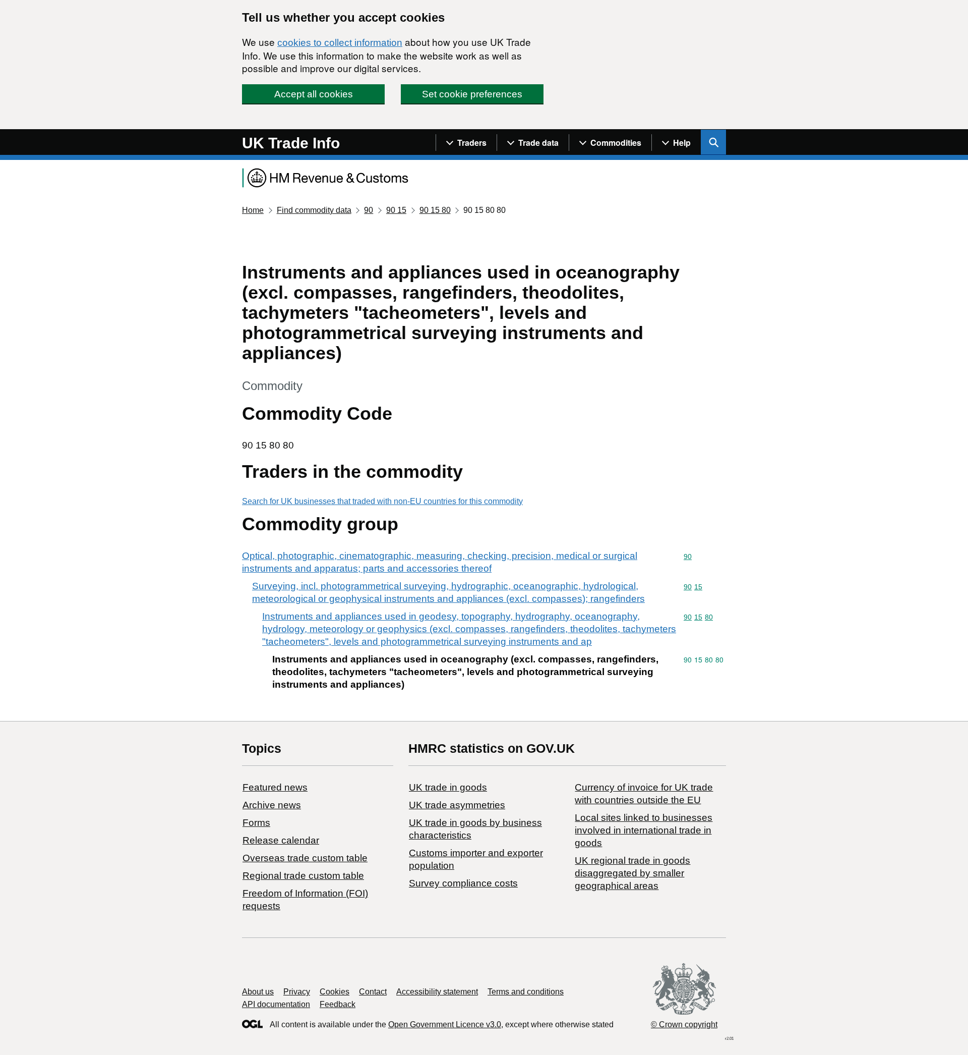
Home (253, 210)
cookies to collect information (339, 42)
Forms (256, 822)
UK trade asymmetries (457, 805)
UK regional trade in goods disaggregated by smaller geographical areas (632, 873)
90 (368, 210)
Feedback (337, 1004)
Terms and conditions (526, 991)
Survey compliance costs (463, 883)
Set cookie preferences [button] (472, 94)
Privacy (296, 991)
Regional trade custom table (303, 875)
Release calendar (281, 840)
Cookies (334, 991)
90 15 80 (435, 210)
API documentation (276, 1004)
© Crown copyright (684, 1024)
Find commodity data (314, 210)
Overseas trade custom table (305, 858)
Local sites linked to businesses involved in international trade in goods (643, 830)
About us (258, 991)
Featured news (275, 787)
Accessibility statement (437, 991)
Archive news (272, 805)
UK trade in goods (448, 787)
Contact (373, 991)
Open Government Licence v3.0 (444, 1024)
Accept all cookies (313, 94)
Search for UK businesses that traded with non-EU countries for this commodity (382, 501)
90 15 (396, 210)
